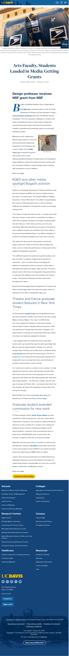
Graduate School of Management (13, 494)
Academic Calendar (42, 554)
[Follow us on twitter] (15, 581)
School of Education (8, 497)
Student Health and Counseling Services (16, 554)
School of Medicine (8, 505)
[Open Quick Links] (65, 3)
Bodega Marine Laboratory (11, 521)
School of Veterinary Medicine (12, 509)
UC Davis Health (7, 558)
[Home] (12, 576)
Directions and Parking (43, 521)
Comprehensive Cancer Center (12, 525)
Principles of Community (52, 624)
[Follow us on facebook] (3, 581)
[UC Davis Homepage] (7, 3)
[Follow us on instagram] (7, 581)
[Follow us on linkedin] (11, 581)
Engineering (40, 497)
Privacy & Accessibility (34, 624)
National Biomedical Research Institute (15, 532)
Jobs (37, 569)
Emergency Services (43, 525)
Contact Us (8, 598)
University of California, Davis (16, 619)
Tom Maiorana (25, 109)
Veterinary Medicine (8, 562)
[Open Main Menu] (57, 3)
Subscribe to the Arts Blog (23, 476)
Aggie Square (6, 517)
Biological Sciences (42, 494)
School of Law (6, 501)
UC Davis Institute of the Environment (15, 545)
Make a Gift (8, 604)
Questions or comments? (16, 624)
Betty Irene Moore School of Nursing (14, 490)
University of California (34, 626)
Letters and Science (43, 501)
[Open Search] (61, 3)
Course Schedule (42, 565)
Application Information (44, 562)
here (44, 292)
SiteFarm (44, 637)
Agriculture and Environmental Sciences (49, 490)
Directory (39, 558)
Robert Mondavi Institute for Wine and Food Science (17, 537)
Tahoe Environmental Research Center (15, 542)
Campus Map (40, 517)
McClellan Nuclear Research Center (14, 529)
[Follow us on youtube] (20, 581)
